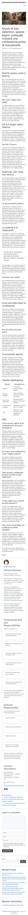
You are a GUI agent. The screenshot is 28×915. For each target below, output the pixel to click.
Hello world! (20, 905)
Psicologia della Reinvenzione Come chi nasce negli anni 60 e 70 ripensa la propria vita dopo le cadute (14, 878)
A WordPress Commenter (8, 905)
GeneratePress (14, 912)
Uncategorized (7, 795)
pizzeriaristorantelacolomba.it (14, 2)
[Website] (7, 789)
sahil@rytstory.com (17, 48)
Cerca (3, 859)
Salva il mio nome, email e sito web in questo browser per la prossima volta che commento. (14, 845)
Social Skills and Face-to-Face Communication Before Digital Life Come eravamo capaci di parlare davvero (12, 888)
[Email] (5, 789)
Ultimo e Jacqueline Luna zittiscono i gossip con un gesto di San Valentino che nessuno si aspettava (13, 799)
